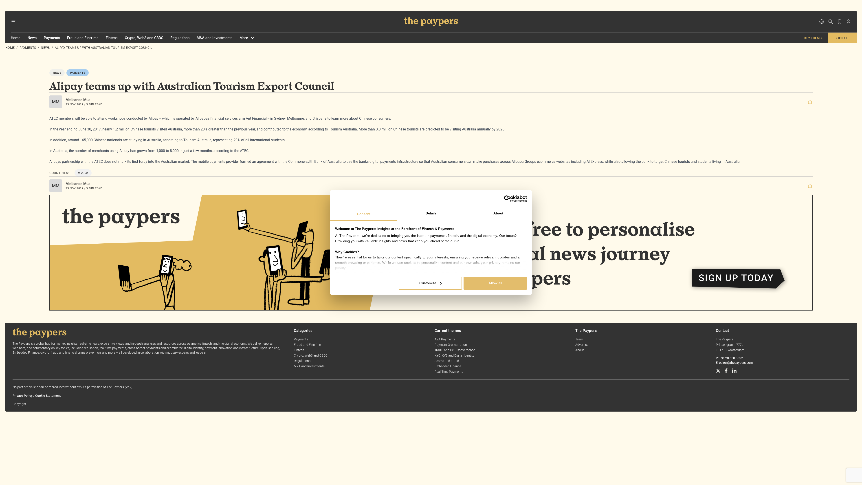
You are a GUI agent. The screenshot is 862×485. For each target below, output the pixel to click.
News (32, 38)
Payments (52, 38)
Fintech (112, 38)
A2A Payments (445, 339)
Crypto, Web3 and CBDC (144, 38)
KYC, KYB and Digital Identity (454, 355)
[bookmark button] (839, 21)
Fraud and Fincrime (83, 38)
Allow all (495, 283)
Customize (427, 283)
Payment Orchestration (451, 344)
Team (579, 339)
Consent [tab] (363, 214)
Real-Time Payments (449, 371)
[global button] (821, 21)
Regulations (179, 38)
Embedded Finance (448, 366)
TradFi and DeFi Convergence (455, 350)
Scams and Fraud (447, 361)
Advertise (581, 344)
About (579, 350)
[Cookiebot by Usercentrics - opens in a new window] (507, 198)
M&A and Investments (214, 38)
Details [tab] (431, 213)
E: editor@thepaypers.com (734, 362)
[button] (810, 101)
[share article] (810, 101)
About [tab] (498, 213)
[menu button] (13, 21)
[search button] (830, 21)
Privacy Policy (23, 395)
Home (15, 38)
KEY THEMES (813, 38)
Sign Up (842, 38)
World (83, 172)
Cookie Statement (48, 395)
